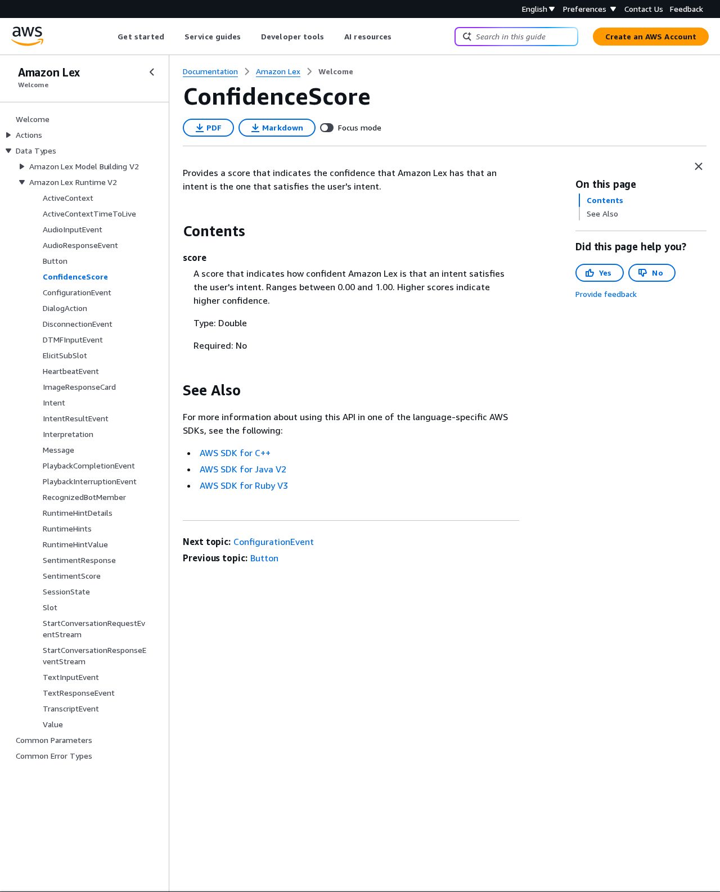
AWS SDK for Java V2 (243, 469)
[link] (335, 71)
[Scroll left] (109, 37)
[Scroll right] (400, 37)
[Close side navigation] (152, 72)
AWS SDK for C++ (235, 452)
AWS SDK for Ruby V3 (244, 485)
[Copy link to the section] (174, 231)
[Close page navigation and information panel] (698, 166)
